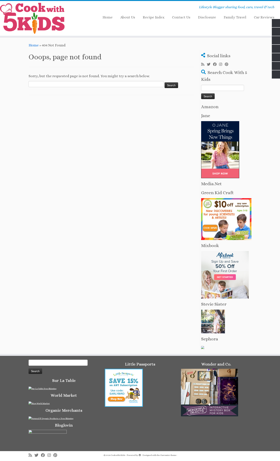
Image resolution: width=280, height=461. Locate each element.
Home (107, 17)
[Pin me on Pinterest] (228, 64)
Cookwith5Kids (118, 455)
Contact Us (181, 17)
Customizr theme (168, 455)
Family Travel (235, 17)
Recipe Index (153, 17)
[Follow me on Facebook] (216, 64)
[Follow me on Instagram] (222, 64)
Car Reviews (264, 17)
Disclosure (207, 17)
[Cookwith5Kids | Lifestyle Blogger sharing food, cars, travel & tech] (32, 18)
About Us (127, 17)
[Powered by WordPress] (139, 454)
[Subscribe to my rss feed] (204, 64)
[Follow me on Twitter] (210, 64)
